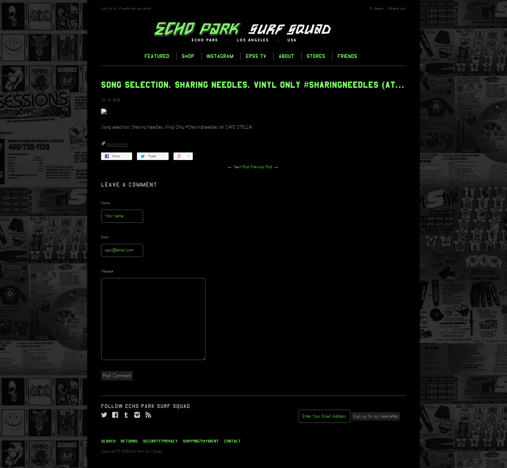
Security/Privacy (160, 441)
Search (108, 441)
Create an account (135, 9)
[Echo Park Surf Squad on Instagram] (137, 415)
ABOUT (286, 56)
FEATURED (157, 56)
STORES (316, 56)
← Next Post (238, 167)
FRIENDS (347, 56)
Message (107, 271)
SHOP (188, 56)
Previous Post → (265, 167)
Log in (106, 9)
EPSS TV (256, 56)
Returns (129, 441)
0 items (377, 9)
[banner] (253, 32)
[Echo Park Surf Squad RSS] (148, 415)
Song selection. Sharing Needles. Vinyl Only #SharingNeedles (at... (253, 85)
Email (105, 237)
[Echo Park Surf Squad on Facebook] (115, 415)
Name (105, 203)
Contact (232, 441)
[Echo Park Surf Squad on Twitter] (104, 415)
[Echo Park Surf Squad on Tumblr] (126, 415)
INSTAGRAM (220, 56)
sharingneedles (117, 144)
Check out (397, 9)
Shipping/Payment (201, 441)
